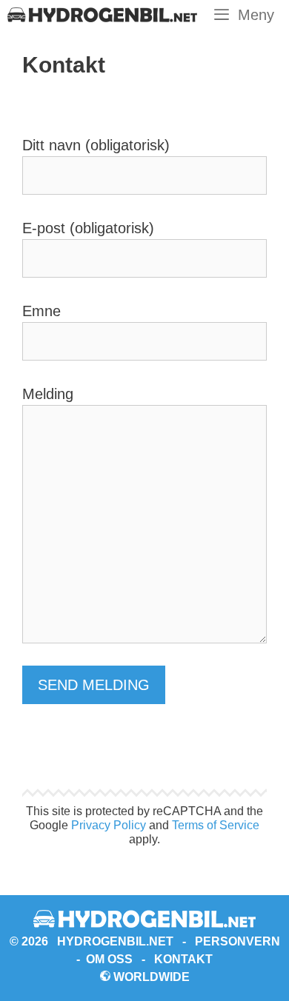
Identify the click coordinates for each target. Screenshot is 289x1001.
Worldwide (150, 977)
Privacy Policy (108, 825)
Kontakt (183, 959)
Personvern (237, 941)
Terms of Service (215, 825)
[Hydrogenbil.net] (102, 15)
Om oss (109, 959)
